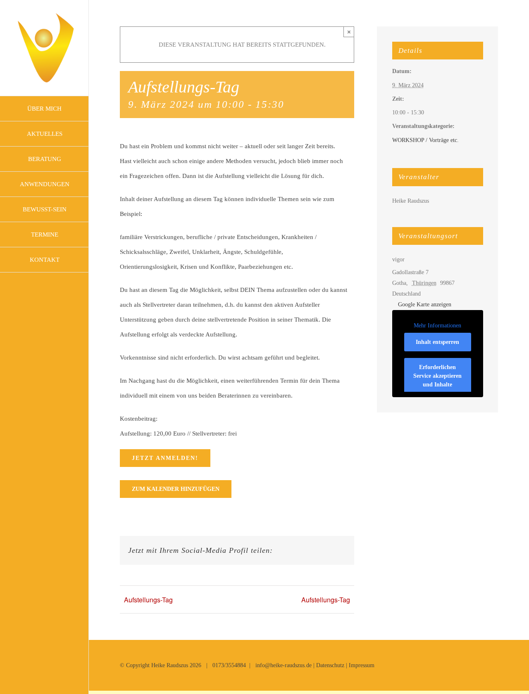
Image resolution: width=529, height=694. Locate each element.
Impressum (361, 665)
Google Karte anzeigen (424, 304)
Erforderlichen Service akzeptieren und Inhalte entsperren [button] (437, 380)
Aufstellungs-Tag (148, 599)
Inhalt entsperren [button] (437, 342)
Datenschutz (330, 665)
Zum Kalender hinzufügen (175, 489)
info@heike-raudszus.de (283, 665)
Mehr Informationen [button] (437, 325)
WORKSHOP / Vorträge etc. (425, 140)
